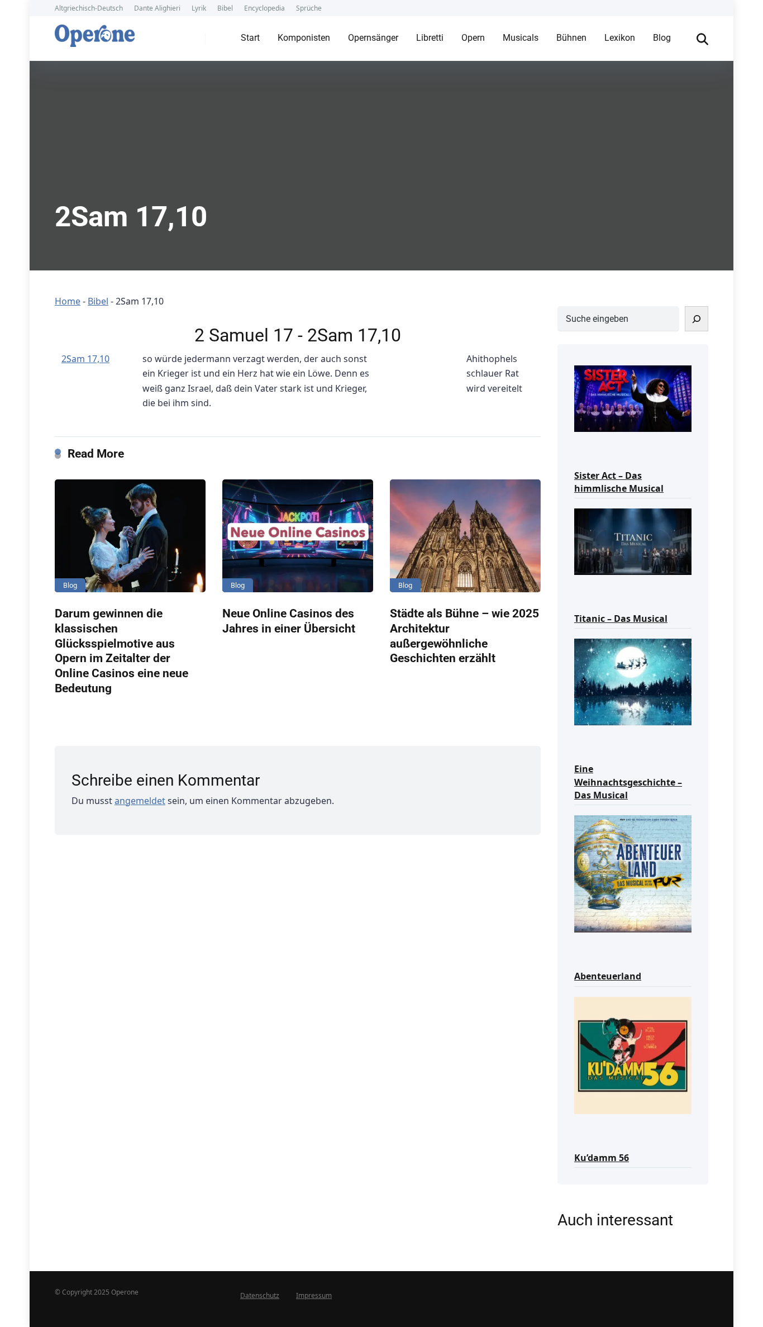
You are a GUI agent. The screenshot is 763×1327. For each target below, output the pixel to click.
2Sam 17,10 (85, 359)
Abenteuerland (607, 976)
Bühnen (571, 37)
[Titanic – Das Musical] (633, 540)
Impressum (314, 1295)
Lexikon (619, 37)
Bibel (225, 8)
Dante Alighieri (157, 8)
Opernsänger (373, 37)
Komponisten (304, 37)
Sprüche (309, 8)
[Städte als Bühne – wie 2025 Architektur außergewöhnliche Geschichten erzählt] (465, 536)
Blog (662, 37)
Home (67, 301)
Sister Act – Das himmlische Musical (619, 481)
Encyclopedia (264, 8)
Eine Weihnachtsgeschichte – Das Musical (628, 782)
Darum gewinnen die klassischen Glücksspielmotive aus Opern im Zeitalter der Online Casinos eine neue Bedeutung (121, 650)
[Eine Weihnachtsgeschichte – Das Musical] (633, 681)
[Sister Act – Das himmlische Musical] (633, 397)
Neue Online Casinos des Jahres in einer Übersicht (288, 620)
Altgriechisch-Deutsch (89, 8)
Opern (473, 37)
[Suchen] (696, 318)
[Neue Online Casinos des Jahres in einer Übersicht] (297, 536)
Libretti (430, 37)
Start (250, 37)
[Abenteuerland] (633, 873)
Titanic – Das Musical (620, 618)
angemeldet (140, 801)
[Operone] (95, 33)
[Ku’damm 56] (633, 1054)
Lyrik (199, 8)
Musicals (520, 37)
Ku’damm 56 (601, 1158)
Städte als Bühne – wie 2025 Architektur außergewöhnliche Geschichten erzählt (464, 635)
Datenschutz (259, 1295)
